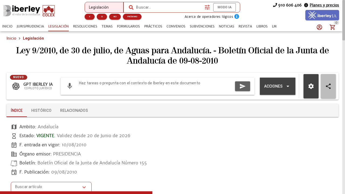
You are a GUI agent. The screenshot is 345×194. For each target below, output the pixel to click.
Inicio (11, 38)
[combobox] (169, 7)
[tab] (7, 26)
